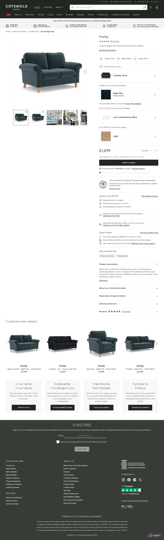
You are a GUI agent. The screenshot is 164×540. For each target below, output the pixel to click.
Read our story (24, 407)
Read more (103, 280)
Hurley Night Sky (47, 32)
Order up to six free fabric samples (116, 225)
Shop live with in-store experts (143, 243)
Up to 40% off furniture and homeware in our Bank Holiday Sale (82, 21)
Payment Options (12, 478)
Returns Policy (11, 501)
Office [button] (91, 14)
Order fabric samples (133, 104)
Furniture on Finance (14, 484)
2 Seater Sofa (33, 32)
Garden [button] (136, 14)
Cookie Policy (69, 487)
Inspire (48, 7)
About (59, 7)
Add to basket (128, 162)
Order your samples (101, 407)
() (114, 41)
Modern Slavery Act (71, 494)
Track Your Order (12, 504)
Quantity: (145, 151)
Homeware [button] (103, 14)
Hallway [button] (80, 14)
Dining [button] (41, 14)
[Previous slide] (8, 343)
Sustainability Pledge (72, 497)
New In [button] (18, 14)
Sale (8, 14)
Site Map (67, 491)
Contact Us (10, 466)
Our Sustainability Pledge (62, 407)
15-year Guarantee (13, 481)
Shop (37, 7)
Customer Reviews (71, 478)
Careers (67, 472)
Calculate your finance (140, 407)
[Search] (145, 7)
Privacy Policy (69, 484)
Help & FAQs (11, 469)
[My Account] (150, 7)
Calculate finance (138, 169)
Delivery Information (14, 498)
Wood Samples (11, 475)
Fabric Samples (11, 472)
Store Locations (70, 469)
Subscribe (82, 449)
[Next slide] (156, 343)
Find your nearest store (149, 233)
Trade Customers (12, 487)
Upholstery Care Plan (111, 216)
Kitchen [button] (69, 14)
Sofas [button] (59, 14)
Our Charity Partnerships (73, 500)
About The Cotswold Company (75, 466)
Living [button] (50, 14)
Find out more (114, 189)
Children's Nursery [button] (120, 14)
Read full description (107, 50)
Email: (61, 435)
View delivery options (149, 196)
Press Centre (69, 475)
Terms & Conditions (71, 481)
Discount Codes (70, 503)
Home (8, 32)
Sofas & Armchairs (19, 32)
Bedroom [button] (29, 14)
